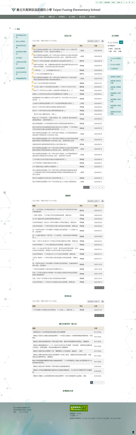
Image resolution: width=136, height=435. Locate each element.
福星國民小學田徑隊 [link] (115, 94)
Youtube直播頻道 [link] (115, 59)
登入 (101, 2)
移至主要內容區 (6, 2)
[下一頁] (102, 187)
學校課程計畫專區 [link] (21, 53)
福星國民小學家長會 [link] (115, 100)
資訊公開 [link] (82, 17)
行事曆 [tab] (110, 49)
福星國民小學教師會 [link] (115, 107)
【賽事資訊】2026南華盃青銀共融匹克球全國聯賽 (48, 332)
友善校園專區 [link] (20, 68)
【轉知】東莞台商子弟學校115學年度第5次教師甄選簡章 (51, 366)
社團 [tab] (110, 51)
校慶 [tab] (119, 51)
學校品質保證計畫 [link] (21, 46)
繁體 (118, 2)
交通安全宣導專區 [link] (21, 63)
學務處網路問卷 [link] (21, 78)
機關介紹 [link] (52, 17)
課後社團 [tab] (117, 49)
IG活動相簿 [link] (114, 69)
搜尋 (121, 42)
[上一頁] (85, 187)
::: (96, 2)
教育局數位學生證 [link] (21, 36)
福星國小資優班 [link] (115, 77)
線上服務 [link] (72, 17)
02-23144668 (23, 412)
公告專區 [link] (41, 17)
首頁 (113, 2)
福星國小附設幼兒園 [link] (115, 82)
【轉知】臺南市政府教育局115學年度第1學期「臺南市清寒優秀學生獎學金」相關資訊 (60, 341)
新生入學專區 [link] (20, 41)
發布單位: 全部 (93, 41)
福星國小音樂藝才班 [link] (115, 88)
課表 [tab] (115, 51)
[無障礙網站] (79, 411)
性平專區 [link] (19, 58)
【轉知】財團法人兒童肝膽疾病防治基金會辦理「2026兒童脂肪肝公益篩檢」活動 (59, 376)
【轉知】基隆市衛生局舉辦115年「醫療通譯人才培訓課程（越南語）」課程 (57, 351)
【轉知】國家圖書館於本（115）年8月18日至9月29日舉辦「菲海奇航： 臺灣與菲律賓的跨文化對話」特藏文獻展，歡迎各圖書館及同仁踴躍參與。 (62, 346)
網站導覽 (107, 2)
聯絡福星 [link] (92, 17)
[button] (46, 17)
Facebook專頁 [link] (115, 64)
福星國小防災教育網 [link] (115, 113)
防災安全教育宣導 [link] (21, 73)
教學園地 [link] (62, 17)
